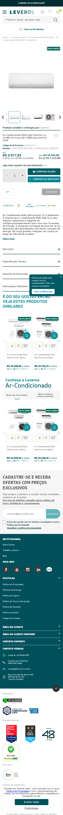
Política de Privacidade (17, 791)
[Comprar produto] (26, 336)
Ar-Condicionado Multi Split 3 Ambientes (31, 38)
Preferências (31, 808)
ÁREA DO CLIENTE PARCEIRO (19, 634)
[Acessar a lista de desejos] (50, 12)
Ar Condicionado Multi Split (41, 37)
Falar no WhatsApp (43, 291)
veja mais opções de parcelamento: (23, 165)
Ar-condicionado (18, 37)
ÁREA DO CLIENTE (13, 627)
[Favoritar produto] (11, 335)
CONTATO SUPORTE (14, 641)
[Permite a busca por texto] (55, 20)
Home (6, 37)
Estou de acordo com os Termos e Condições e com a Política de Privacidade (33, 523)
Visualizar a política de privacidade (24, 528)
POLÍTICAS (9, 578)
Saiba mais (9, 238)
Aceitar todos (31, 801)
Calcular (51, 191)
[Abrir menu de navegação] (5, 12)
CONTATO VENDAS (13, 648)
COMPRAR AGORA (46, 171)
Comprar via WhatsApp (46, 179)
